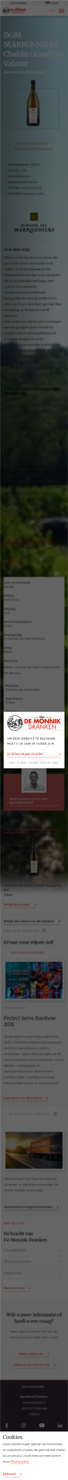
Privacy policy (19, 1461)
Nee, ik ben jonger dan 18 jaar (34, 762)
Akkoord (9, 1474)
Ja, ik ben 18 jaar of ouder (25, 754)
